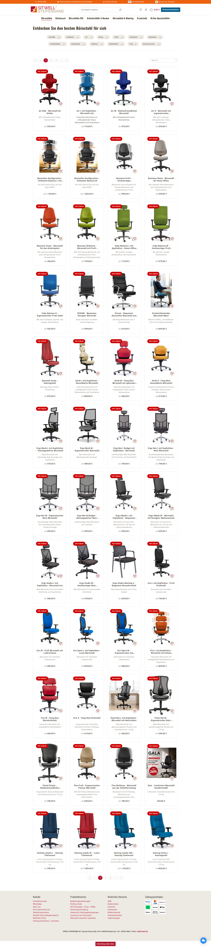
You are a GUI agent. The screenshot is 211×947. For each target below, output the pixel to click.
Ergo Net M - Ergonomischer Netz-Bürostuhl (50, 516)
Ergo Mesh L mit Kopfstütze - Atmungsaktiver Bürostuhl (49, 449)
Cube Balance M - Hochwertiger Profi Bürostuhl (161, 247)
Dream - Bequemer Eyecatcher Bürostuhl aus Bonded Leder (124, 314)
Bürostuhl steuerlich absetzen (83, 918)
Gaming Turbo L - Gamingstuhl (161, 854)
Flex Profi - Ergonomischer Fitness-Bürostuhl (87, 786)
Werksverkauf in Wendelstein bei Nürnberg (76, 2)
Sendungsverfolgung (79, 910)
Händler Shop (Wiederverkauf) (46, 915)
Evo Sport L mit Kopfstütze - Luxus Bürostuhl (86, 651)
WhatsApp (37, 904)
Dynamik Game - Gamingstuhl (50, 381)
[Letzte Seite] (67, 60)
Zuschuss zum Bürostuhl (81, 915)
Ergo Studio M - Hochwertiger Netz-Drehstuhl (86, 584)
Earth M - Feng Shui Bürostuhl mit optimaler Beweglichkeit (124, 382)
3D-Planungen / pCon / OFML (83, 907)
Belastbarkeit (113, 44)
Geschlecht (133, 37)
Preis (131, 44)
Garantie (111, 907)
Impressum (112, 910)
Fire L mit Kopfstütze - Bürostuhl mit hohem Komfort (161, 652)
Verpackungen (114, 918)
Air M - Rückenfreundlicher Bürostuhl (124, 112)
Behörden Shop (39, 918)
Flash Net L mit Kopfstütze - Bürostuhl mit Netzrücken (124, 719)
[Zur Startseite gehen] (47, 9)
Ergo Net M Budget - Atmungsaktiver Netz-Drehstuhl (87, 517)
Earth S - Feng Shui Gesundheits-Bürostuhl (161, 381)
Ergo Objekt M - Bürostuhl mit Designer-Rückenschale (161, 516)
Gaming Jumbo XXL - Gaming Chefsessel (124, 854)
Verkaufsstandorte (170, 10)
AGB (109, 901)
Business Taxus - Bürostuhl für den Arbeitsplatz (50, 247)
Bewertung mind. (149, 44)
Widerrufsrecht (114, 912)
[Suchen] (120, 9)
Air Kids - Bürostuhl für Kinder (50, 112)
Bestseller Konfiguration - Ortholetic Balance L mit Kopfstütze (49, 179)
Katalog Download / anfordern (46, 921)
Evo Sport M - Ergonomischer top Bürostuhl (124, 652)
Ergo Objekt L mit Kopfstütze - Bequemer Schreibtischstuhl (124, 517)
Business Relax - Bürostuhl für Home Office (161, 179)
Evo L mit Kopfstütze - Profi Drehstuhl (161, 584)
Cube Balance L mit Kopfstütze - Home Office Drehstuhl (124, 247)
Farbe (116, 37)
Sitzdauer (94, 44)
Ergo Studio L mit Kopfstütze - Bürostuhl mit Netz (50, 584)
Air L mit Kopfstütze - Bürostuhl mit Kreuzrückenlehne (87, 112)
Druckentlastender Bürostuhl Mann (161, 314)
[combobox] (98, 9)
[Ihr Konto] (146, 9)
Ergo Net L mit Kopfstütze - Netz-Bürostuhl (161, 449)
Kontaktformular (40, 901)
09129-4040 (42, 2)
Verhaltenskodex (115, 915)
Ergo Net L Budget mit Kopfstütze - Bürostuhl (124, 449)
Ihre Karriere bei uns (41, 910)
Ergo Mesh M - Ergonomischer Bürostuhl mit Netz (87, 449)
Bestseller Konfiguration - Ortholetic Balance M (86, 179)
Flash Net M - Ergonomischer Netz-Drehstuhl (161, 719)
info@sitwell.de (142, 931)
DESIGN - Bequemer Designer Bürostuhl (87, 314)
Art (86, 37)
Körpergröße (75, 44)
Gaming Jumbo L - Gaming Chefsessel (50, 854)
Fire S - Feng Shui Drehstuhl (87, 718)
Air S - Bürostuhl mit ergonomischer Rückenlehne (161, 112)
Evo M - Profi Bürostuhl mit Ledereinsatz (50, 651)
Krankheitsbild (55, 44)
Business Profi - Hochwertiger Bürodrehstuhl (124, 179)
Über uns (36, 907)
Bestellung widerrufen (105, 944)
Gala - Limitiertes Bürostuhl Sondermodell (161, 786)
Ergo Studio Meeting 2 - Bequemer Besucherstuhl (124, 584)
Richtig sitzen (76, 904)
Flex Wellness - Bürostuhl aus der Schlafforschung (124, 786)
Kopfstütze (152, 37)
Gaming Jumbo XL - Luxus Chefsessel (87, 854)
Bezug (101, 37)
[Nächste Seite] (61, 60)
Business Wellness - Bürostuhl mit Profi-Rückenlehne (87, 247)
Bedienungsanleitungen (80, 901)
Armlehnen (70, 37)
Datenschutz (113, 904)
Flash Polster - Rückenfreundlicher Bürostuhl (49, 786)
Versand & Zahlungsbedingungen (84, 912)
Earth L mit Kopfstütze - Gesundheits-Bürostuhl (86, 381)
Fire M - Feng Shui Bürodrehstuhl (50, 719)
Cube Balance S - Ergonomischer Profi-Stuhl (50, 314)
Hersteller (52, 37)
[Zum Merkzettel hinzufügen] (60, 103)
